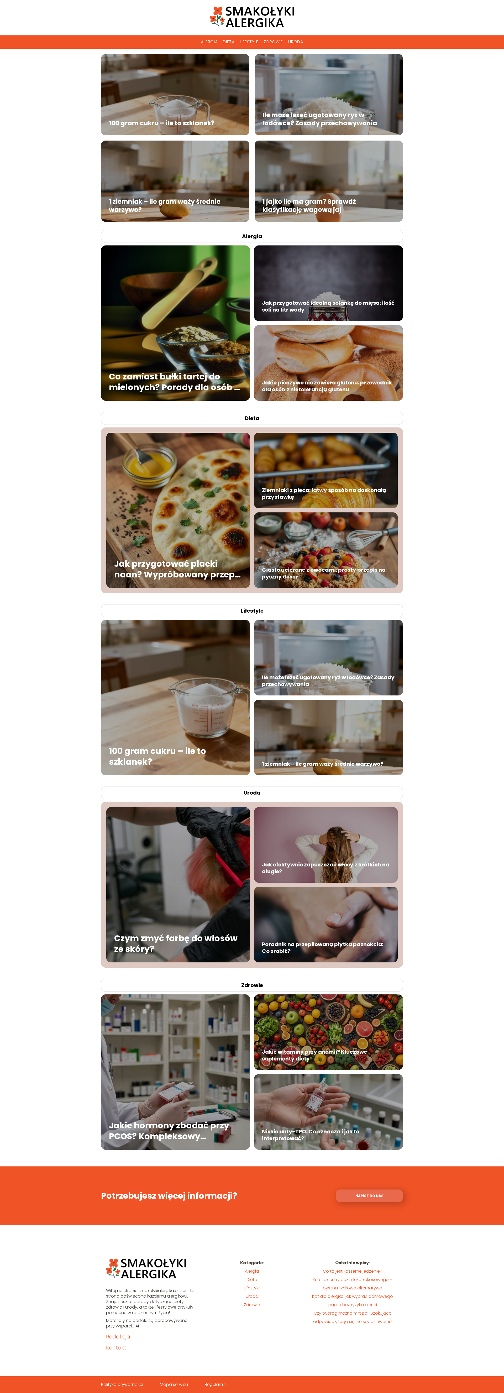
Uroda (295, 42)
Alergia (209, 42)
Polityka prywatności (122, 1384)
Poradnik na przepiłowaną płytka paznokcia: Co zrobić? (322, 948)
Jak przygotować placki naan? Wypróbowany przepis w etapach (178, 569)
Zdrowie (273, 42)
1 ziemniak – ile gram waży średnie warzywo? (164, 205)
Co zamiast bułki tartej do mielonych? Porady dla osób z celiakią (173, 382)
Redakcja (118, 1336)
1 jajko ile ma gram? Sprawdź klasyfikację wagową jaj (309, 205)
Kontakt (116, 1347)
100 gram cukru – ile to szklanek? (161, 123)
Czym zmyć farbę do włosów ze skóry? (176, 943)
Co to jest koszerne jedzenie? (352, 1271)
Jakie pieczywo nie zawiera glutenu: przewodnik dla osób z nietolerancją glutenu (327, 386)
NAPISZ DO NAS (369, 1195)
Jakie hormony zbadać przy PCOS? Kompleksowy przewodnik (169, 1131)
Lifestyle (249, 42)
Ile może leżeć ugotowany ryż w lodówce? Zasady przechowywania (319, 119)
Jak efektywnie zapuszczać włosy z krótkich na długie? (325, 868)
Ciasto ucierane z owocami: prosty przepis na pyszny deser (324, 573)
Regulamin (215, 1384)
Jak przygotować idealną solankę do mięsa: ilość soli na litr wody (328, 306)
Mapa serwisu (174, 1384)
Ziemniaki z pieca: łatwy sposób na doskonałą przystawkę (324, 493)
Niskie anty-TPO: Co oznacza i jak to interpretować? (310, 1135)
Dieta (229, 42)
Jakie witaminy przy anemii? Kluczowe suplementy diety (314, 1055)
